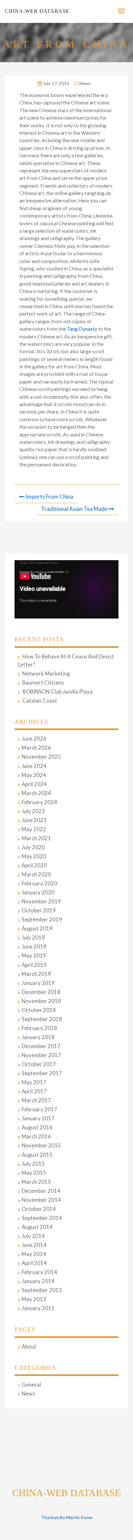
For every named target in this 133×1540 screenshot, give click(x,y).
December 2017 (41, 1046)
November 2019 (41, 901)
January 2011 (38, 1308)
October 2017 (39, 1064)
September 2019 (42, 919)
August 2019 (37, 928)
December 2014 (41, 1191)
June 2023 (34, 820)
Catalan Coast (39, 700)
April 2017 (34, 1091)
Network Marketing (46, 673)
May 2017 (34, 1082)
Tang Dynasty (82, 329)
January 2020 (38, 892)
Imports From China (49, 496)
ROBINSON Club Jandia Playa (57, 691)
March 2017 (36, 1100)
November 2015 (41, 1145)
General (31, 1384)
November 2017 (41, 1055)
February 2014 (39, 1272)
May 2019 (34, 955)
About (29, 1346)
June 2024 (34, 766)
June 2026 (34, 739)
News (85, 83)
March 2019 (36, 974)
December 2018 (41, 992)
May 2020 (34, 856)
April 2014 (34, 1263)
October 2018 (39, 1010)
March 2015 (36, 1182)
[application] (66, 589)
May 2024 (34, 775)
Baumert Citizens (43, 682)
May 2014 (34, 1254)
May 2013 (34, 1299)
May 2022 (34, 829)
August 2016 (37, 1127)
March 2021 (36, 838)
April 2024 (34, 784)
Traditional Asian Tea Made (74, 508)
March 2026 (36, 748)
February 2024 (39, 802)
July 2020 (33, 847)
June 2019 (34, 946)
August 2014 (37, 1227)
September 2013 (42, 1290)
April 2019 (34, 965)
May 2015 (34, 1173)
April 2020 (34, 865)
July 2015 (33, 1164)
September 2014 (42, 1218)
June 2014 (34, 1245)
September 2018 (42, 1019)
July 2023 (33, 811)
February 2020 (39, 883)
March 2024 (36, 793)
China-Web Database (37, 11)
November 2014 (41, 1200)
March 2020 (36, 874)
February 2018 (39, 1028)
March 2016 (36, 1136)
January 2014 (38, 1281)
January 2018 (38, 1037)
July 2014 (33, 1236)
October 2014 (39, 1209)
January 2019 (38, 983)
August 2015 (37, 1155)
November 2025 (41, 757)
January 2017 (38, 1118)
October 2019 (39, 910)
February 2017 (39, 1109)
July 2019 (33, 937)
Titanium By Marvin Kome (66, 1517)
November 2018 (41, 1001)
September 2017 (42, 1073)
